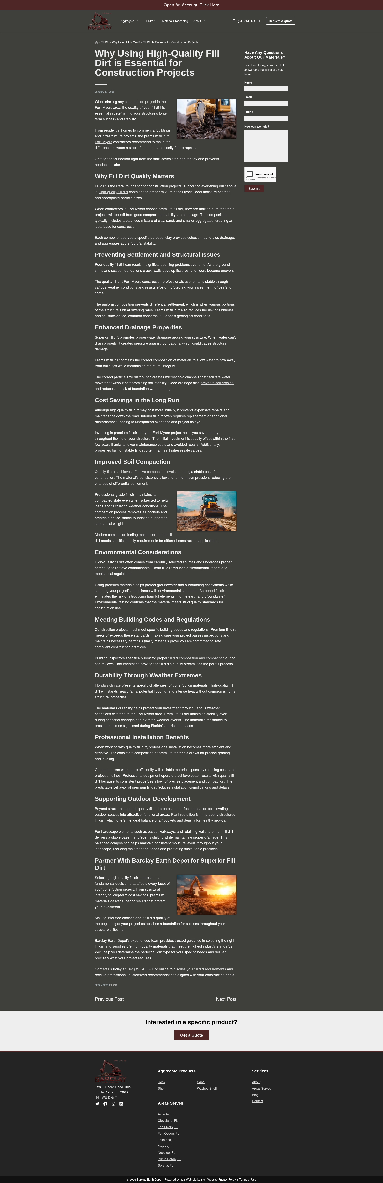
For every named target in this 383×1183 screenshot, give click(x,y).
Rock (161, 1082)
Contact (257, 1101)
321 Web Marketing (192, 1179)
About (256, 1082)
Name (248, 82)
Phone (248, 112)
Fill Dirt (113, 984)
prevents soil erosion (217, 382)
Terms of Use (247, 1179)
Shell (161, 1088)
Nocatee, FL (166, 1152)
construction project (140, 101)
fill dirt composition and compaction (196, 657)
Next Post (226, 998)
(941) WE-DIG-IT (140, 968)
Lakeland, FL (167, 1139)
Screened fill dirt (212, 590)
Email (248, 97)
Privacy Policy (227, 1179)
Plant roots (179, 814)
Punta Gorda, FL (169, 1159)
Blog (255, 1094)
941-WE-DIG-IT (106, 1097)
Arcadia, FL (166, 1114)
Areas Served (261, 1088)
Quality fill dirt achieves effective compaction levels (135, 471)
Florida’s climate (108, 685)
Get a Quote (191, 1035)
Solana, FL (165, 1165)
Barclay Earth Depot (149, 1179)
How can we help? (256, 126)
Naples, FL (165, 1146)
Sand (201, 1082)
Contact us (103, 968)
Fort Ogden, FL (168, 1133)
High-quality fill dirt (113, 191)
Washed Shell (207, 1088)
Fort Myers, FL (168, 1127)
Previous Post (109, 998)
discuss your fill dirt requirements (200, 968)
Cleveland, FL (168, 1120)
